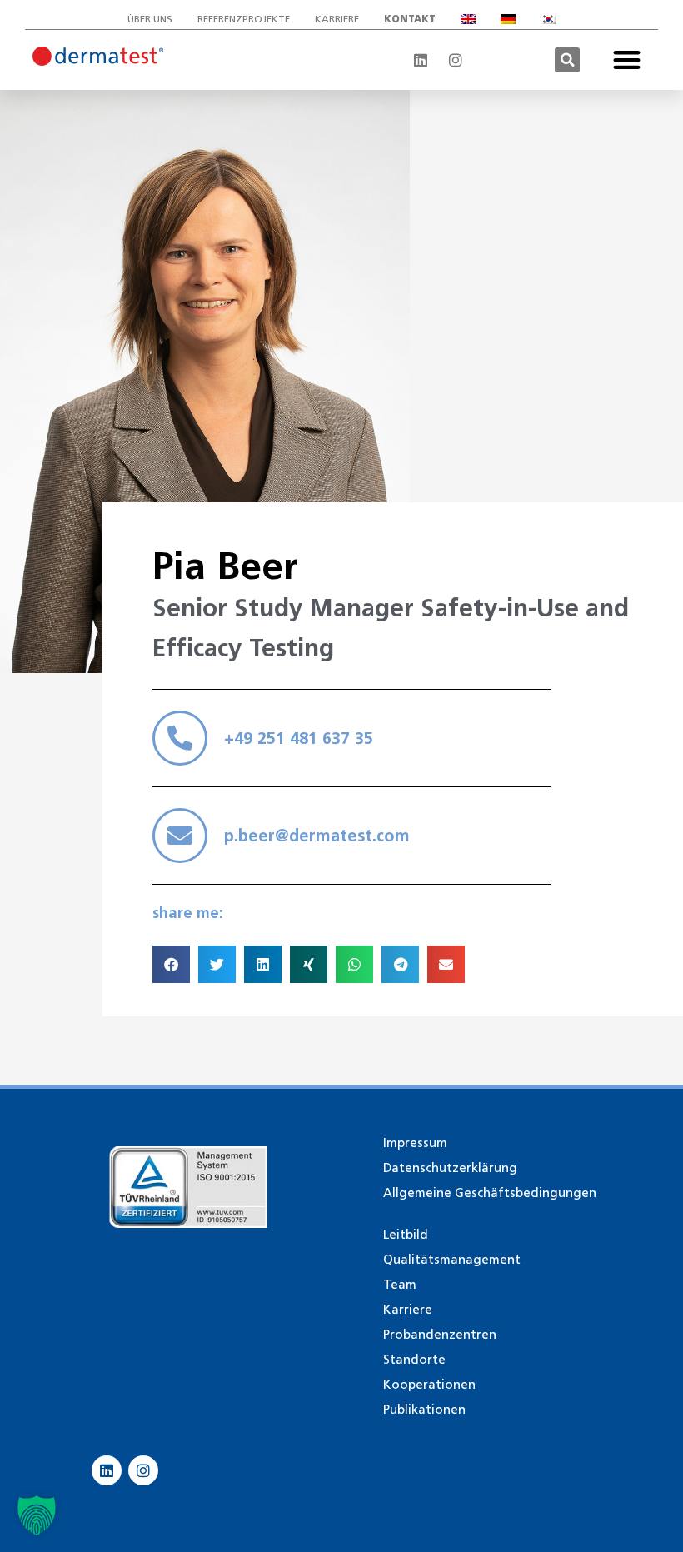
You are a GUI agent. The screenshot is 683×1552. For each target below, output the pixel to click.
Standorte (414, 1359)
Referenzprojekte (243, 18)
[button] (567, 59)
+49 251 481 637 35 (298, 738)
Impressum (415, 1142)
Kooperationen (429, 1384)
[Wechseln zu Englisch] (468, 19)
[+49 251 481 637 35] (179, 738)
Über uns (149, 18)
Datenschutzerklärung (450, 1167)
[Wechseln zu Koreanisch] (548, 19)
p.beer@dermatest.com (317, 836)
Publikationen (424, 1409)
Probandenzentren (439, 1334)
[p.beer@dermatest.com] (179, 835)
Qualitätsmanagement (452, 1259)
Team (399, 1284)
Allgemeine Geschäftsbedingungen (489, 1192)
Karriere (337, 18)
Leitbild (405, 1234)
